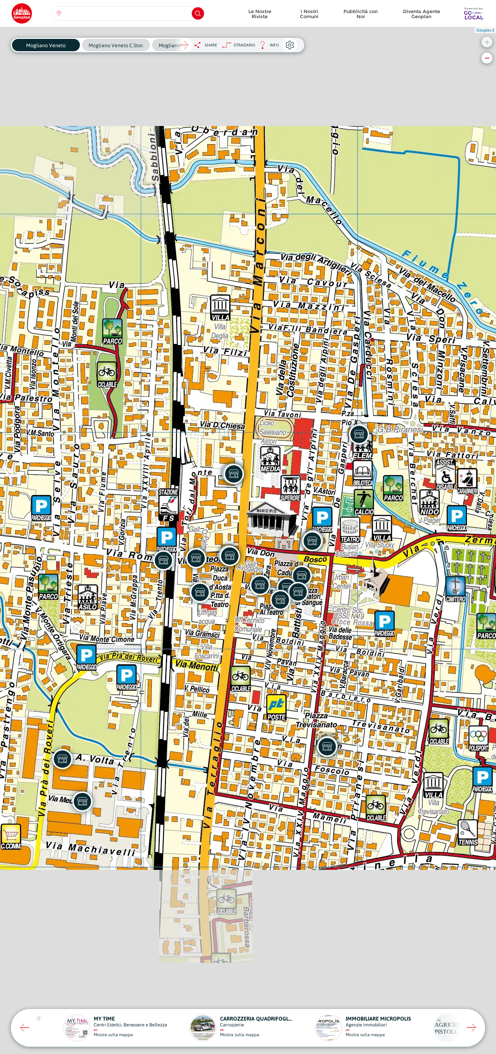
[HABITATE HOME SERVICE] (359, 434)
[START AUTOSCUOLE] (327, 746)
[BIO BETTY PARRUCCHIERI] (280, 600)
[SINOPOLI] (260, 585)
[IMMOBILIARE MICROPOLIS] (163, 560)
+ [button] (487, 41)
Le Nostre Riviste (259, 13)
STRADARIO (244, 45)
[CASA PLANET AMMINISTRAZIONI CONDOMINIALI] (301, 575)
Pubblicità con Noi (360, 13)
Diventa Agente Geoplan (421, 13)
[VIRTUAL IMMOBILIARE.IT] (298, 592)
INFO (267, 47)
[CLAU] (312, 541)
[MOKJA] (233, 474)
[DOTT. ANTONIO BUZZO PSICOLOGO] (229, 556)
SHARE (211, 45)
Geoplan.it (485, 30)
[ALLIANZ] (200, 592)
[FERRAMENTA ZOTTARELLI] (62, 759)
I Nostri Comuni (309, 13)
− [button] (487, 57)
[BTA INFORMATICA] (196, 558)
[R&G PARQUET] (82, 801)
